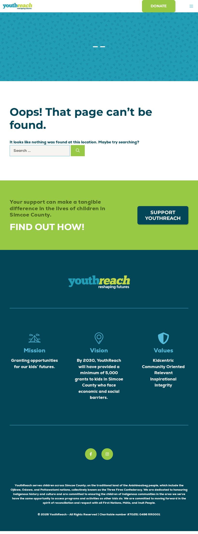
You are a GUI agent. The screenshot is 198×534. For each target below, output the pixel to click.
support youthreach (163, 215)
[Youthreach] (17, 6)
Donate (159, 6)
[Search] (78, 150)
